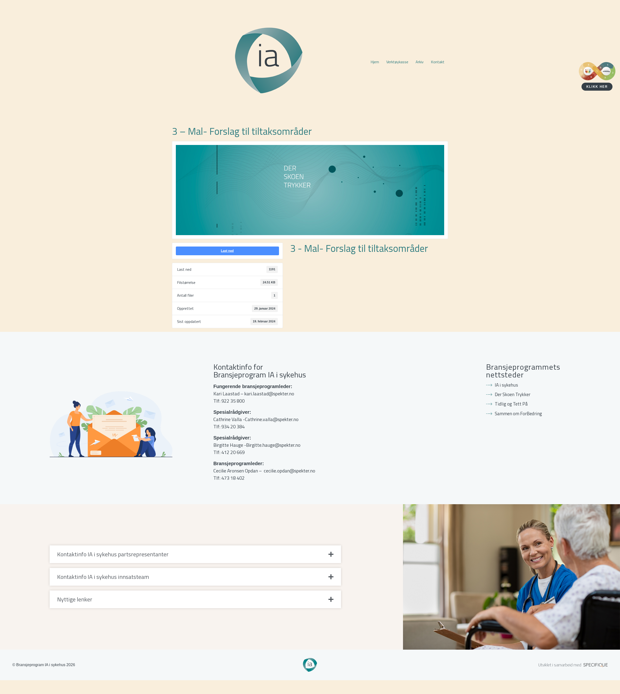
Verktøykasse (397, 62)
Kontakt (437, 62)
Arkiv (420, 62)
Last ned (227, 251)
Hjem (375, 62)
